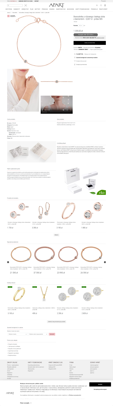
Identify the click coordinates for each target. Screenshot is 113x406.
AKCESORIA (70, 9)
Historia (71, 369)
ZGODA (100, 384)
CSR (70, 370)
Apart (12, 127)
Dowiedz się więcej (100, 37)
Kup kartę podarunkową (34, 365)
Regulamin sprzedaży (13, 353)
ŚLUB (31, 9)
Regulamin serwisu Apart (75, 376)
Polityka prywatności (74, 378)
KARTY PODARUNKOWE (82, 9)
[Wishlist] (101, 5)
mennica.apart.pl (94, 365)
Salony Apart (72, 367)
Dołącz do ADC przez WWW (55, 365)
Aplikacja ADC (52, 367)
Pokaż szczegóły (24, 403)
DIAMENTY (17, 9)
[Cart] (105, 5)
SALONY (104, 1)
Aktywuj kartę (31, 369)
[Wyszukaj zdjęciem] (26, 5)
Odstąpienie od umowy (12, 376)
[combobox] (80, 25)
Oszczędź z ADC (85, 34)
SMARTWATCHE (60, 9)
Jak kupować (10, 369)
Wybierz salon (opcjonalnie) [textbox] (36, 334)
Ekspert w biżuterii (12, 344)
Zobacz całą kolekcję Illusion (56, 321)
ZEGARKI (52, 9)
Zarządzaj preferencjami (100, 389)
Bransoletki (15, 12)
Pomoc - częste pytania (13, 365)
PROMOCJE (94, 9)
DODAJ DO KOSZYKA (90, 42)
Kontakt (9, 378)
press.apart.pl (93, 369)
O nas (70, 365)
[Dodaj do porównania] (74, 64)
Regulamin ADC (52, 369)
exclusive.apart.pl (94, 367)
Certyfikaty (9, 374)
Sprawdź (52, 334)
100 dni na (81, 49)
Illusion (13, 129)
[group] (21, 262)
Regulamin (9, 372)
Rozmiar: (76, 25)
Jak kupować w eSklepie (14, 346)
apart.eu (92, 372)
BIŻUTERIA (9, 9)
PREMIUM (45, 9)
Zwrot (8, 370)
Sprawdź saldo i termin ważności (36, 367)
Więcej (56, 235)
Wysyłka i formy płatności (14, 348)
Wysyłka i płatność (11, 367)
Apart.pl (8, 12)
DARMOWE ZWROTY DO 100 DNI (25, 1)
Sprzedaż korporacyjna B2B (76, 374)
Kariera (71, 372)
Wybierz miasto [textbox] (12, 334)
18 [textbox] (79, 25)
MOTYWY (37, 9)
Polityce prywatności (75, 395)
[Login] (97, 5)
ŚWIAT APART (103, 9)
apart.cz (92, 370)
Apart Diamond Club (13, 351)
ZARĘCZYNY (25, 9)
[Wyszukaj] (8, 5)
